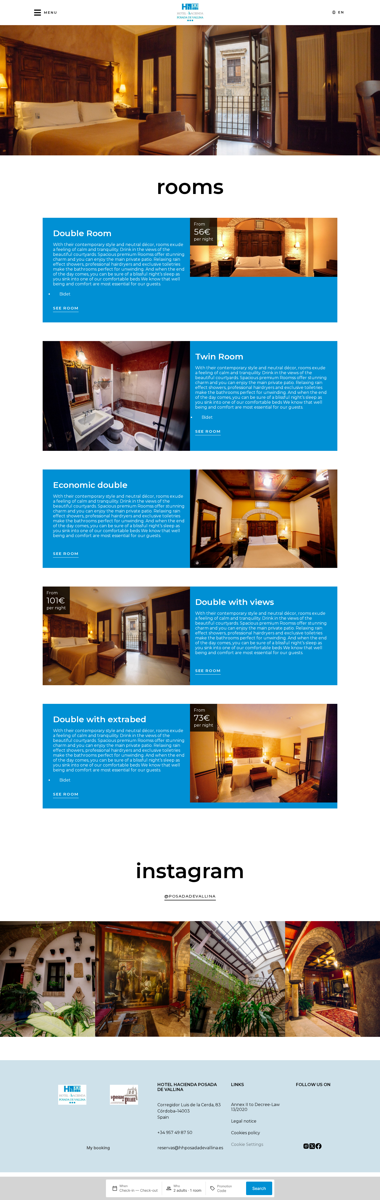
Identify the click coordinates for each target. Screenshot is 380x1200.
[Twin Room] (116, 396)
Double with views (234, 602)
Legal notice (243, 1121)
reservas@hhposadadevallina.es (190, 1147)
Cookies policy (245, 1132)
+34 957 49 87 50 (174, 1132)
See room (66, 308)
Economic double (90, 485)
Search (259, 1188)
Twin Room (219, 356)
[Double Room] (263, 247)
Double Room (82, 233)
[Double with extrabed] (263, 753)
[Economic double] (263, 518)
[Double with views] (116, 636)
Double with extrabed (99, 719)
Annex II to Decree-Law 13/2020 (255, 1107)
